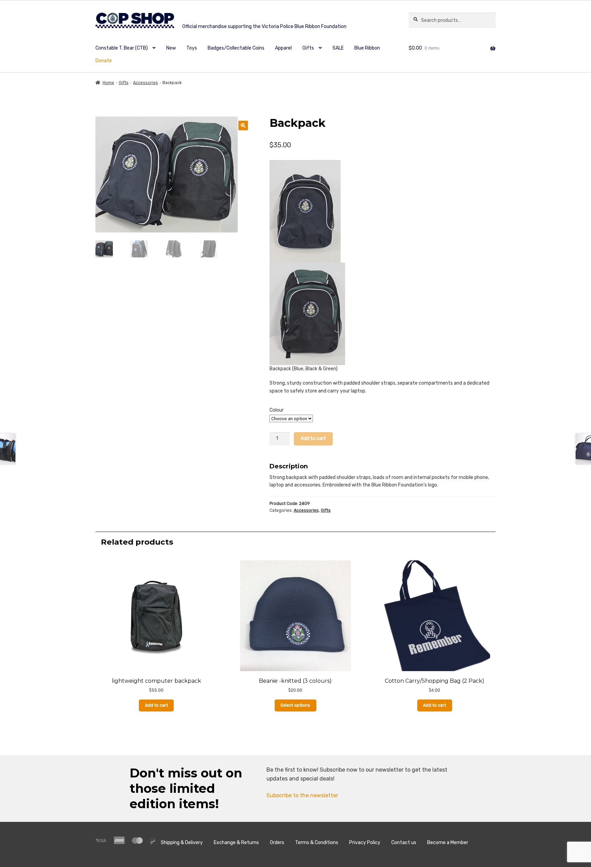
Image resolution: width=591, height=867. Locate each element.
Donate (103, 61)
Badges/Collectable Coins (236, 48)
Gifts (308, 48)
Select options (295, 705)
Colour (277, 410)
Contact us (403, 842)
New (171, 48)
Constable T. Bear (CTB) (121, 48)
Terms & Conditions (316, 842)
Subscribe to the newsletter (302, 795)
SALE (338, 48)
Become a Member (447, 842)
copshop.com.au (243, 21)
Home (108, 82)
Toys (191, 48)
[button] (243, 125)
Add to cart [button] (156, 705)
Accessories (145, 82)
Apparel (283, 48)
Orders (277, 842)
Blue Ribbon (367, 48)
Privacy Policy (364, 842)
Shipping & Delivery (182, 842)
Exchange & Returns (236, 842)
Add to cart (313, 438)
